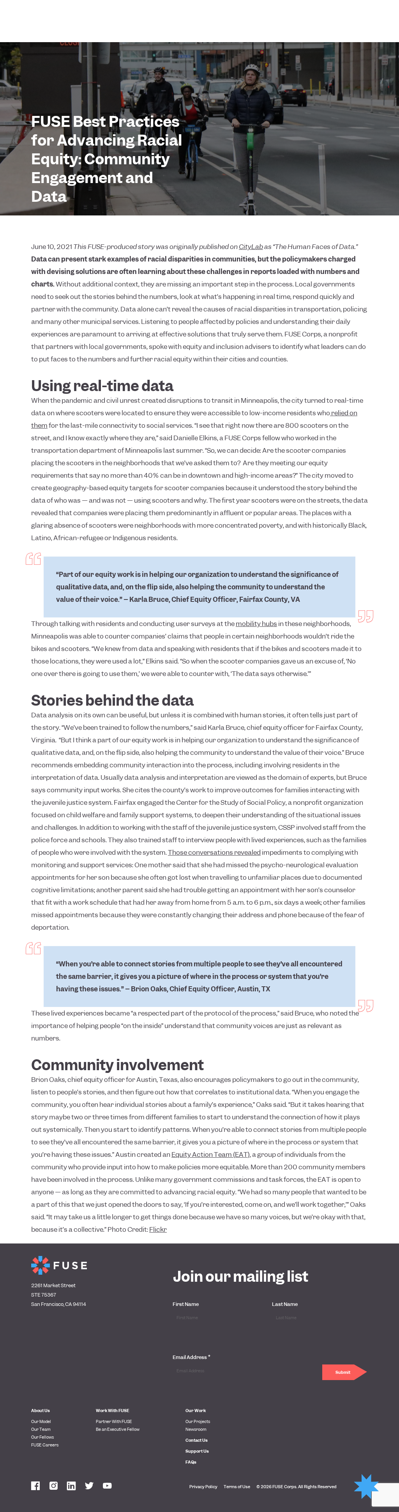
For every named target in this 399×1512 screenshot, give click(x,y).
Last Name (285, 1304)
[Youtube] (107, 1487)
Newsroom (196, 1429)
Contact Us (196, 1440)
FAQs (190, 1462)
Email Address (191, 1357)
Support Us (197, 1451)
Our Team (41, 1429)
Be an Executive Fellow (117, 1429)
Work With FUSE (112, 1410)
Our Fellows (42, 1437)
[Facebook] (35, 1487)
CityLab (251, 246)
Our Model (41, 1421)
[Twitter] (89, 1487)
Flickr (158, 1229)
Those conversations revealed (214, 852)
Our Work (195, 1410)
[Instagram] (53, 1487)
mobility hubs (256, 623)
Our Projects (197, 1421)
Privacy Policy (203, 1486)
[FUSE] (59, 1265)
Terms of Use (237, 1486)
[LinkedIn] (71, 1487)
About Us (40, 1410)
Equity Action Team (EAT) (210, 1154)
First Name (186, 1304)
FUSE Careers (44, 1445)
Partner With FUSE (114, 1421)
